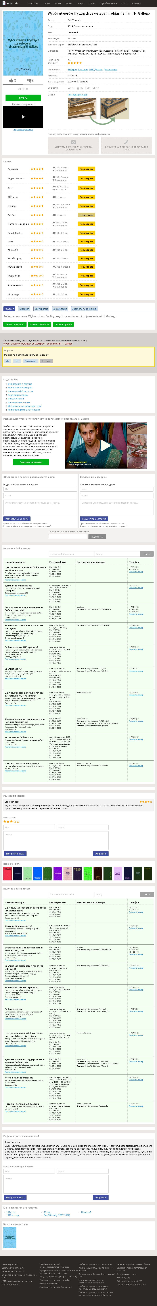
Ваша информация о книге (18, 1166)
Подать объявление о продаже (97, 484)
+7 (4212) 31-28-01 (136, 719)
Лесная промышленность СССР (131, 1284)
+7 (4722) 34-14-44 (136, 668)
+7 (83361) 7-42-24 (136, 737)
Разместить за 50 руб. (17, 518)
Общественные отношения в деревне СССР (19, 1276)
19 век (69, 3)
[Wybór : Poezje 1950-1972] (98, 874)
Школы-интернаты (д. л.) (13, 1268)
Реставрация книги (78, 94)
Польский (86, 1212)
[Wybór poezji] (58, 874)
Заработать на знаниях (84, 308)
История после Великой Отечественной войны (96, 1275)
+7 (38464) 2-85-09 (136, 692)
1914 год (10, 1212)
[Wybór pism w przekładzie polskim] (77, 874)
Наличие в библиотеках (20, 391)
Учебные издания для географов (55, 1280)
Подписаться (97, 536)
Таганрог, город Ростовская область (133, 1264)
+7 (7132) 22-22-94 (136, 567)
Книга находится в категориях (24, 409)
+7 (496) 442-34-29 (136, 611)
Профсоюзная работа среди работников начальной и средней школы (59, 1271)
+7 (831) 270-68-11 (136, 647)
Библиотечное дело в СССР (129, 1281)
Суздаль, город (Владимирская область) (58, 1276)
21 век (91, 3)
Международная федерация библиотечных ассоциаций (91, 1281)
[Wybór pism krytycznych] (88, 874)
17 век (47, 3)
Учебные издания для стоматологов (95, 1264)
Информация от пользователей (25, 406)
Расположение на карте (15, 580)
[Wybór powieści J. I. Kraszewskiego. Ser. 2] (37, 874)
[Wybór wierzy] (17, 874)
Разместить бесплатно (94, 518)
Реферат (72, 69)
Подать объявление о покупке (20, 484)
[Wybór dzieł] (27, 874)
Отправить (101, 853)
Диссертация (110, 69)
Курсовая (83, 69)
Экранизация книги (23, 129)
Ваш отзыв (9, 817)
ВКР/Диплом (95, 69)
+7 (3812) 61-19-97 (136, 763)
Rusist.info (12, 3)
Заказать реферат (15, 324)
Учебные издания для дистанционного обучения (96, 1269)
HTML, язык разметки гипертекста (17, 1281)
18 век (58, 3)
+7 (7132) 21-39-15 (136, 569)
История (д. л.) (123, 1277)
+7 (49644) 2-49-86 (136, 607)
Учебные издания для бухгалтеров (56, 1287)
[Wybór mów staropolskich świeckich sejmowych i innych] (67, 874)
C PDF (124, 3)
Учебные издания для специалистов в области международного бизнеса (95, 1293)
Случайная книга (108, 3)
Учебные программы (49, 1283)
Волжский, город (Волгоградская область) (132, 1269)
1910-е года (12, 1215)
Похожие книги (16, 398)
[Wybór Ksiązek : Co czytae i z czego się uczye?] (128, 874)
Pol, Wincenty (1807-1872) (57, 1215)
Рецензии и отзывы (18, 394)
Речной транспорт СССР (13, 1271)
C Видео (136, 3)
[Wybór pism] (47, 874)
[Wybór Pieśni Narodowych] (7, 874)
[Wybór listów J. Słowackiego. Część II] (148, 874)
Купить (23, 97)
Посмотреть (86, 168)
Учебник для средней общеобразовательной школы (54, 1265)
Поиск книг (33, 3)
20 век (80, 3)
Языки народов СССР (11, 1264)
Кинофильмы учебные (127, 1274)
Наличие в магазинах (19, 402)
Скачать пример (63, 324)
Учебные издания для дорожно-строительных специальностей (93, 1287)
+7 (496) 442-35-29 (136, 609)
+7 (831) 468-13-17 (136, 625)
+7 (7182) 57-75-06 (136, 585)
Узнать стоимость (39, 324)
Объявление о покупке (20, 383)
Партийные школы (10, 1284)
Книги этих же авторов (20, 387)
